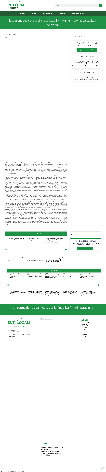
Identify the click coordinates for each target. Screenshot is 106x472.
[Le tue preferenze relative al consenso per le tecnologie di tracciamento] (103, 469)
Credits (84, 333)
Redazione (84, 324)
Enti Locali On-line (84, 322)
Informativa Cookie (84, 331)
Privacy (84, 329)
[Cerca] (100, 5)
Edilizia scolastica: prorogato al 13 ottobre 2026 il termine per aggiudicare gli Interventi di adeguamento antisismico (54, 259)
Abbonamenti (84, 326)
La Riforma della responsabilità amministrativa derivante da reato (16, 259)
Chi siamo (84, 327)
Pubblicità (84, 334)
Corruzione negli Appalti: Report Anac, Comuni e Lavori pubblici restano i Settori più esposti (87, 293)
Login (84, 336)
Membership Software (20, 471)
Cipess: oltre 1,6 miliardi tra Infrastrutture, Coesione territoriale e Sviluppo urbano (35, 259)
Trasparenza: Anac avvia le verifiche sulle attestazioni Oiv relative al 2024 (70, 292)
